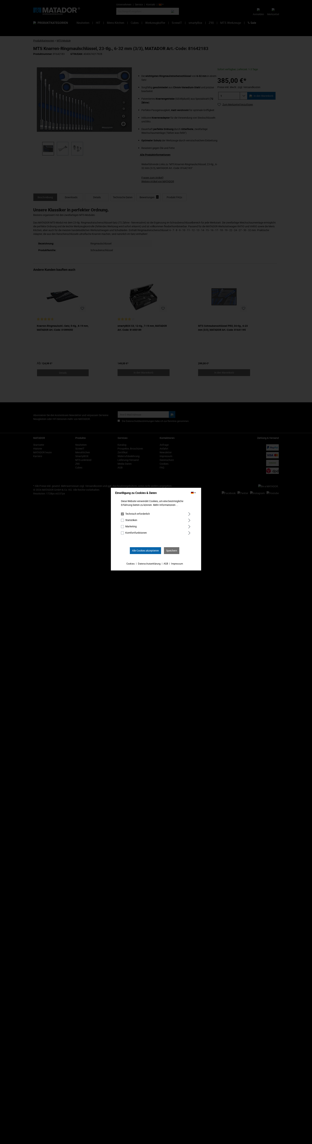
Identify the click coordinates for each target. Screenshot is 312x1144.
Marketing (131, 526)
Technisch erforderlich (137, 513)
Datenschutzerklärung (149, 563)
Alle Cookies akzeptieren (145, 550)
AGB (166, 563)
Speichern (171, 550)
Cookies (130, 563)
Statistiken (131, 520)
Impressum (177, 563)
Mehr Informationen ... (165, 505)
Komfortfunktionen (136, 532)
